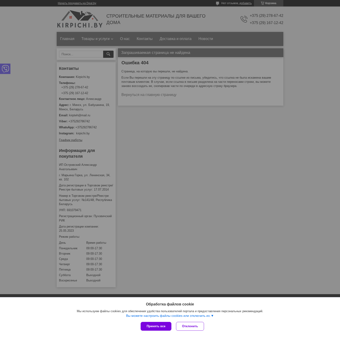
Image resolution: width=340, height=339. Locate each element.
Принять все (156, 326)
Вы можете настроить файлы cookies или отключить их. (168, 315)
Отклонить (190, 326)
